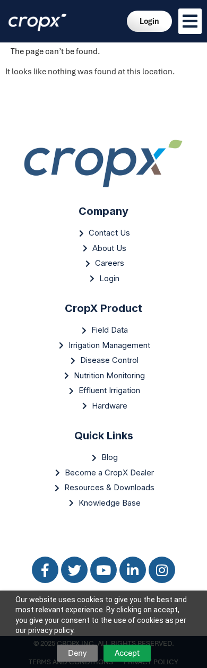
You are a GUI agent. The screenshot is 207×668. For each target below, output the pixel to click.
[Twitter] (74, 570)
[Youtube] (103, 570)
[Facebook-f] (45, 570)
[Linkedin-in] (132, 570)
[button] (190, 21)
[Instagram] (162, 570)
